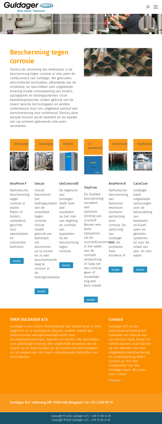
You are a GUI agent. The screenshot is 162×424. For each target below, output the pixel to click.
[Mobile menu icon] (155, 7)
